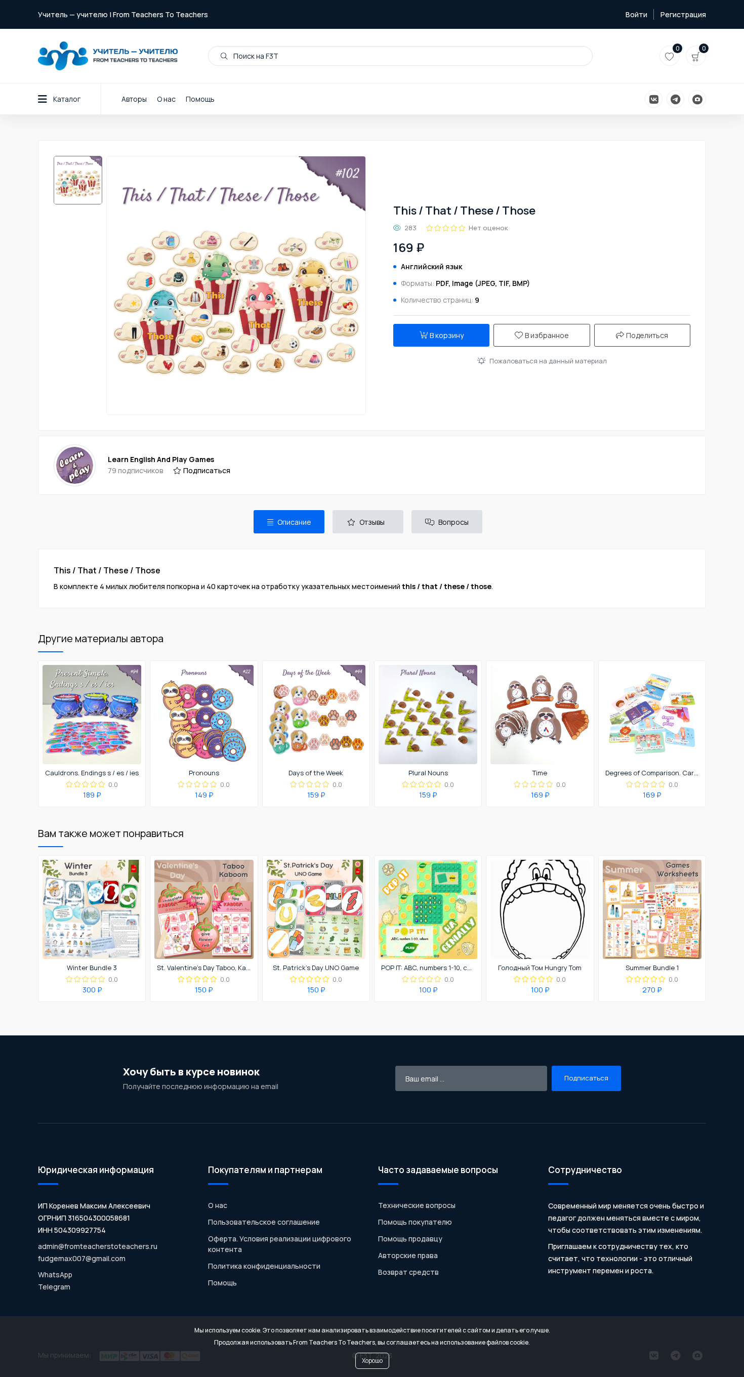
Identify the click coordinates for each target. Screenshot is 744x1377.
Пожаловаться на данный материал (548, 360)
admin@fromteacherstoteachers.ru (97, 1246)
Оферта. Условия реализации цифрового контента (279, 1244)
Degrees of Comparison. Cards (652, 773)
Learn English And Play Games (161, 459)
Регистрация (683, 14)
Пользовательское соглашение (264, 1222)
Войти (636, 14)
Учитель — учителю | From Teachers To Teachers (123, 14)
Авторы (134, 99)
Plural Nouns (428, 773)
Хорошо (372, 1360)
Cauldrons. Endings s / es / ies (92, 773)
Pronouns (204, 773)
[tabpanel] (372, 578)
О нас (166, 99)
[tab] (289, 521)
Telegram (54, 1286)
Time (539, 773)
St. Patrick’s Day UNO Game (316, 968)
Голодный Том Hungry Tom (540, 968)
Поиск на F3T (255, 56)
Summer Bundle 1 (652, 968)
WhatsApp (55, 1274)
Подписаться (206, 470)
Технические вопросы (417, 1205)
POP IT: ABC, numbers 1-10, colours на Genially (428, 968)
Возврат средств (408, 1272)
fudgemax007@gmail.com (82, 1258)
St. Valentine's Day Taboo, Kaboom (204, 968)
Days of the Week (315, 773)
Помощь (200, 99)
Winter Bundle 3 (92, 968)
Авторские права (408, 1255)
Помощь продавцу (410, 1238)
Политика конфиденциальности (264, 1266)
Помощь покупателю (415, 1222)
